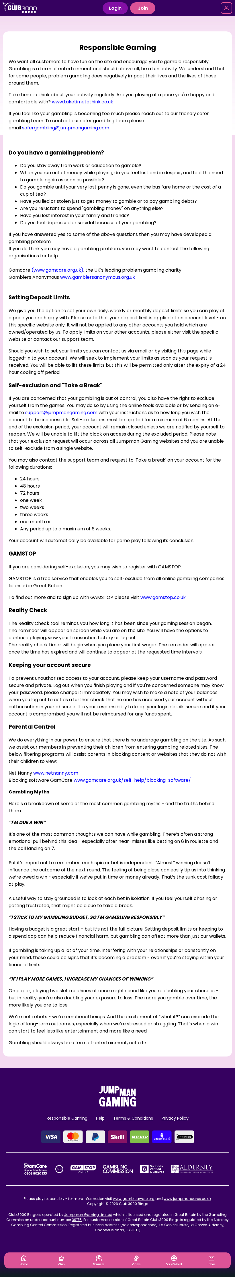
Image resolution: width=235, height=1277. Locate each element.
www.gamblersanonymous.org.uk (97, 277)
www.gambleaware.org (133, 1198)
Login (115, 8)
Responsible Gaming (67, 1118)
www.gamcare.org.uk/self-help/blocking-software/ (132, 780)
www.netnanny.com (55, 773)
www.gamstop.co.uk (163, 597)
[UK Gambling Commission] (118, 1169)
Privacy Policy (175, 1118)
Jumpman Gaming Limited (88, 1214)
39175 (77, 1219)
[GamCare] (35, 1169)
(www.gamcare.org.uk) (57, 270)
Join (143, 8)
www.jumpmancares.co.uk (187, 1198)
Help (100, 1118)
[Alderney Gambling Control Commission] (192, 1169)
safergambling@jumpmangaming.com (65, 128)
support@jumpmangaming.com (61, 412)
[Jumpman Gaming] (117, 1105)
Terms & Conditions (133, 1118)
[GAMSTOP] (83, 1169)
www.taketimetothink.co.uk (82, 102)
